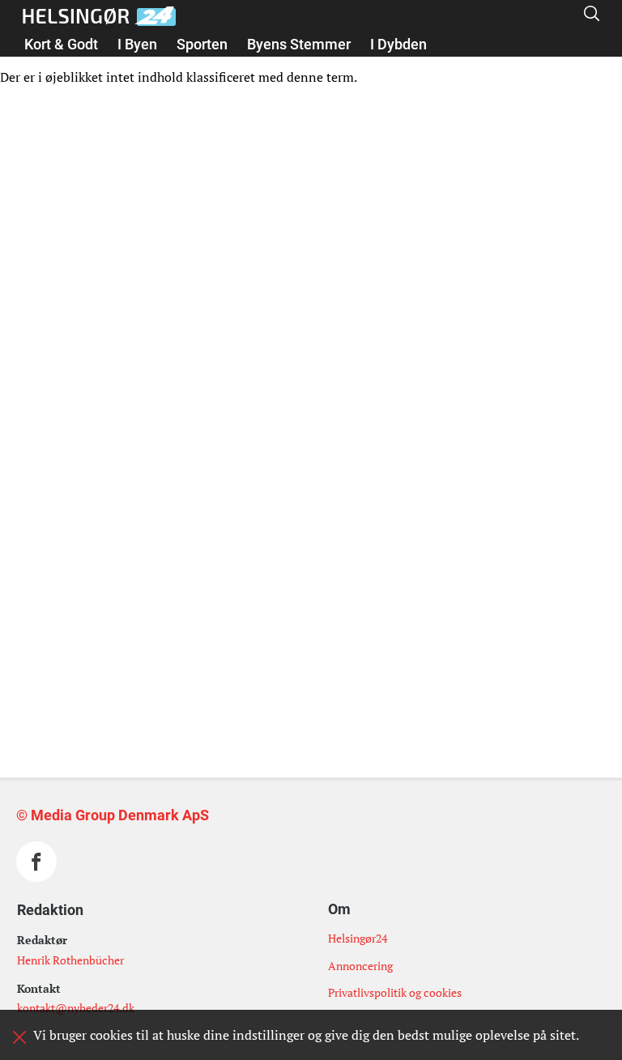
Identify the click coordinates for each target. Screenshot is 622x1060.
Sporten (202, 44)
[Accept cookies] (19, 1037)
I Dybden (398, 44)
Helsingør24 (357, 938)
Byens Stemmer (299, 44)
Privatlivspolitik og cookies (395, 992)
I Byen (137, 44)
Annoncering (360, 965)
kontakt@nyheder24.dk (75, 1007)
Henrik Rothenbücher (70, 960)
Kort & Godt (61, 44)
